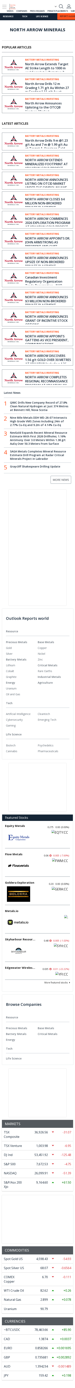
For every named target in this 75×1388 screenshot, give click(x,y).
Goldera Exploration (19, 882)
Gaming (11, 725)
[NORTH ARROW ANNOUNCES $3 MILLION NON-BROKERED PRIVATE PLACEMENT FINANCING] (13, 297)
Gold (9, 648)
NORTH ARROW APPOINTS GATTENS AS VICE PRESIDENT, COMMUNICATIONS (46, 340)
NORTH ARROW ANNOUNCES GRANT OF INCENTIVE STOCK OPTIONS (46, 320)
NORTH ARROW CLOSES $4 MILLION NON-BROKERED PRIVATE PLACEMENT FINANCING (45, 205)
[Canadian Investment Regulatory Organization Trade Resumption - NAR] (13, 278)
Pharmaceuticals (48, 751)
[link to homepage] (14, 6)
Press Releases (37, 11)
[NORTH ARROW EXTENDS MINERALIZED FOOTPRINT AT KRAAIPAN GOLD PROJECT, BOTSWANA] (13, 160)
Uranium (11, 688)
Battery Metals (16, 659)
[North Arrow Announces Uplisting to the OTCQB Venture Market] (13, 104)
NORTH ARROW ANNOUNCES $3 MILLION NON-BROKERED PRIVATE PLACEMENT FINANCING (46, 303)
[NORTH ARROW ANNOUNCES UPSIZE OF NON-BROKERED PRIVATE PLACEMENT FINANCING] (13, 258)
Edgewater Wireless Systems (20, 968)
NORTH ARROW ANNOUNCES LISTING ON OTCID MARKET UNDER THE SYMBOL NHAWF (46, 184)
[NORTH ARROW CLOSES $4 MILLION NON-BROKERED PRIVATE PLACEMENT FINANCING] (13, 199)
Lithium (10, 665)
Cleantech (44, 714)
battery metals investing (42, 59)
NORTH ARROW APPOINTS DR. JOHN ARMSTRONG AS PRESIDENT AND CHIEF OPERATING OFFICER (47, 244)
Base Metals (46, 642)
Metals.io (11, 911)
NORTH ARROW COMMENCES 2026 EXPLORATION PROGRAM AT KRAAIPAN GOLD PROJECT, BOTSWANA (47, 225)
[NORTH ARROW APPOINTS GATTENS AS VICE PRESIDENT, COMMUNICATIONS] (13, 337)
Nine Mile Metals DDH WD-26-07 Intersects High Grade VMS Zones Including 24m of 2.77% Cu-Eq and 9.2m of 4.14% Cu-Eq (38, 421)
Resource (8, 16)
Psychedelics (45, 745)
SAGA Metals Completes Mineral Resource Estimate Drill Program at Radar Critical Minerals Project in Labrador (38, 455)
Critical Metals (47, 665)
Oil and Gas (13, 694)
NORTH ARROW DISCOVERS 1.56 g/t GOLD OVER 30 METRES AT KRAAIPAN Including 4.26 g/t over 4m (48, 362)
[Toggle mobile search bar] (61, 6)
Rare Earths (45, 671)
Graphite (11, 677)
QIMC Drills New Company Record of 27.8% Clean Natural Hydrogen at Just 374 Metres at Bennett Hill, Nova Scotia (39, 406)
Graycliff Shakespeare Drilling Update (35, 466)
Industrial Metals (49, 677)
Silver (9, 653)
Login (69, 6)
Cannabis (11, 751)
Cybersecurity (14, 720)
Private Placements (58, 11)
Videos (10, 11)
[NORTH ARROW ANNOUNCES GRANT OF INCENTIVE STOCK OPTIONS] (13, 317)
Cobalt (10, 671)
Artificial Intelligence (18, 714)
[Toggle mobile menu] (4, 6)
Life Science (42, 16)
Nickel (41, 653)
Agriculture (45, 682)
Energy (10, 682)
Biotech (11, 745)
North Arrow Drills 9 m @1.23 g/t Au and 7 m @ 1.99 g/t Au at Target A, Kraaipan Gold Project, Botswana (46, 146)
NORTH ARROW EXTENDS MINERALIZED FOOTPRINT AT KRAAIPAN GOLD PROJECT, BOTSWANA (46, 166)
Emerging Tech (47, 720)
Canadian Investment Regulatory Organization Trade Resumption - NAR (43, 281)
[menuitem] (22, 648)
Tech (24, 16)
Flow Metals (13, 854)
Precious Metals (16, 642)
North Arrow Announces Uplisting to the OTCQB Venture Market (43, 107)
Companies (21, 11)
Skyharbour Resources (20, 939)
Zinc (40, 659)
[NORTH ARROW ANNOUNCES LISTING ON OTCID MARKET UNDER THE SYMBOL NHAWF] (13, 180)
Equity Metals (15, 826)
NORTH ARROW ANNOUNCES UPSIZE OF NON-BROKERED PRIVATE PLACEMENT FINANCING (46, 264)
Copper (42, 648)
